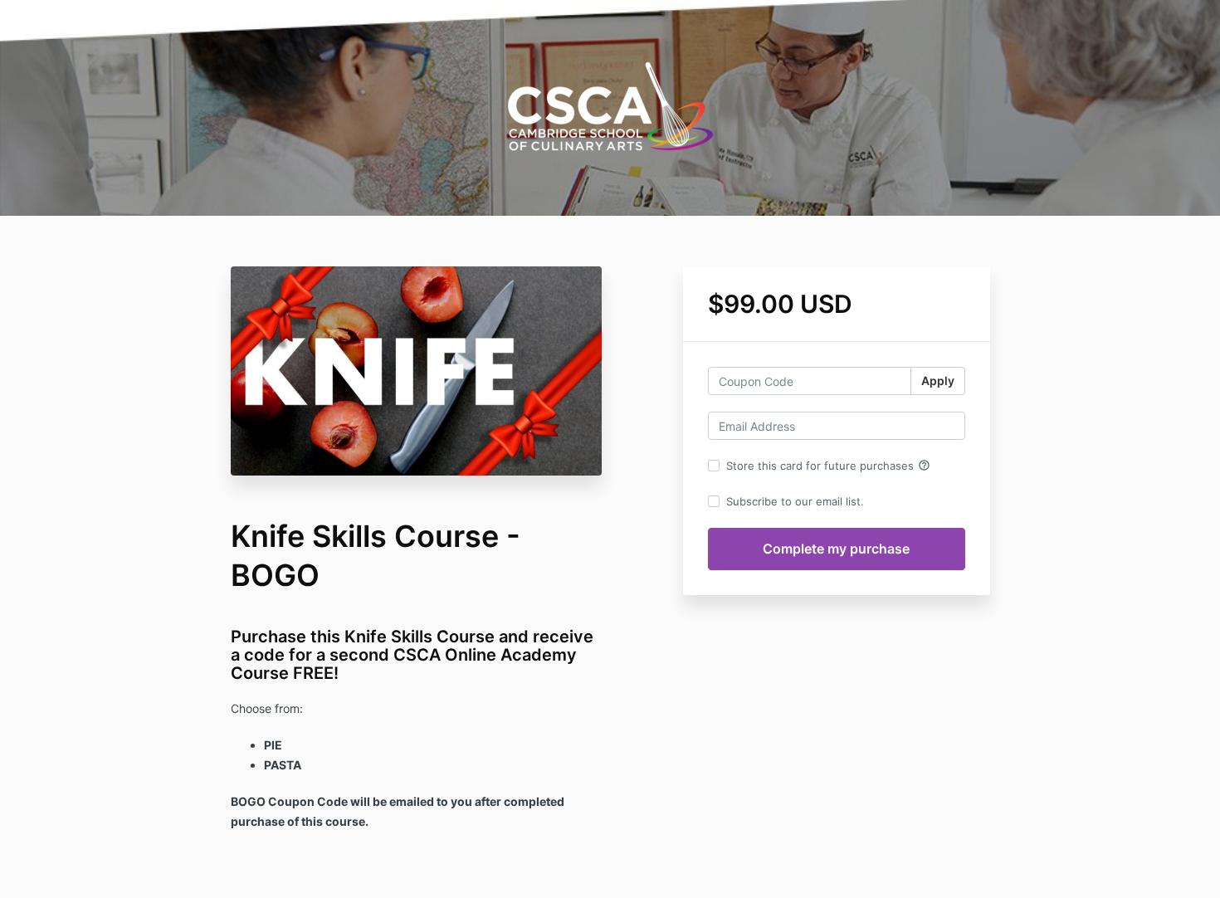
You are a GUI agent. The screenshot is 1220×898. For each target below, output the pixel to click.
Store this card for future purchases (828, 465)
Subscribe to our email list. (795, 501)
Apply (937, 380)
